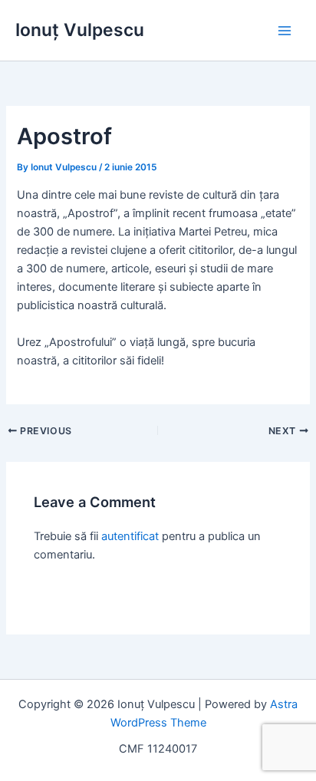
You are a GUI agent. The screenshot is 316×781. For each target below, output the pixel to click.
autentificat (130, 536)
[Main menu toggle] (284, 31)
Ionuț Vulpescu (79, 30)
